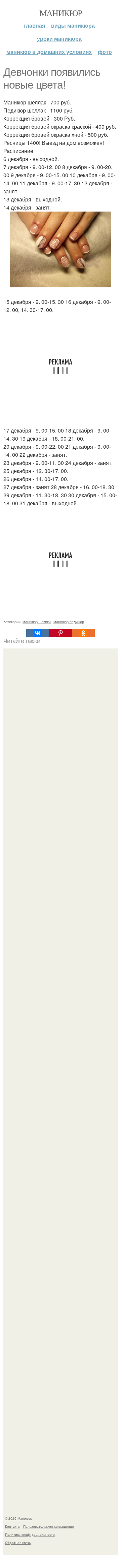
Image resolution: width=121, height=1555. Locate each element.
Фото (105, 52)
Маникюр (60, 13)
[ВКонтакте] (37, 633)
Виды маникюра (73, 25)
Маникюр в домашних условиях (49, 52)
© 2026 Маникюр (18, 1518)
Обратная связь (18, 1542)
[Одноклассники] (83, 633)
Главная (34, 25)
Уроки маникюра (59, 38)
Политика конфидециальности (30, 1534)
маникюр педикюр (68, 621)
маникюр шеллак (37, 621)
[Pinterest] (60, 633)
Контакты (12, 1526)
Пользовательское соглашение (48, 1526)
